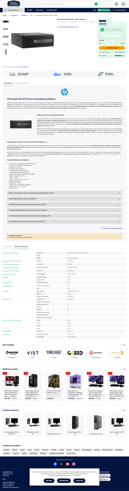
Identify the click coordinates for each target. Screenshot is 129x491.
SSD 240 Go (70, 296)
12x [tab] (116, 29)
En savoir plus (24, 66)
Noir (68, 320)
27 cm (68, 325)
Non (68, 282)
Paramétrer (63, 481)
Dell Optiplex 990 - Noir (96, 434)
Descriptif (8, 247)
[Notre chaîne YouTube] (67, 464)
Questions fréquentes (9, 482)
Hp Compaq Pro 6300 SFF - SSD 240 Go (11, 433)
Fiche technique (21, 83)
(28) (123, 55)
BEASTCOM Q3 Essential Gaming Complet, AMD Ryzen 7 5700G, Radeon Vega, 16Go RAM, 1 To (95, 393)
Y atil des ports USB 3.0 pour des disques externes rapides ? (28, 204)
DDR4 (68, 279)
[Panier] (123, 4)
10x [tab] (113, 29)
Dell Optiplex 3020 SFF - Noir (33, 433)
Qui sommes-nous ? (8, 473)
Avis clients (6, 475)
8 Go (68, 277)
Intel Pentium (70, 270)
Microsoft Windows (72, 267)
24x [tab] (120, 29)
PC (31, 15)
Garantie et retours (8, 485)
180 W (69, 331)
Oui (68, 288)
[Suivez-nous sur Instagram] (73, 464)
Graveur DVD (70, 299)
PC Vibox (54, 357)
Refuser (49, 481)
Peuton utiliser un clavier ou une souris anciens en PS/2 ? (27, 221)
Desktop (69, 264)
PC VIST (33, 357)
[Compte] (116, 4)
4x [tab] (105, 29)
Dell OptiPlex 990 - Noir (53, 434)
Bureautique (70, 261)
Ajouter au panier (112, 48)
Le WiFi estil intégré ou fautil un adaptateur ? (23, 199)
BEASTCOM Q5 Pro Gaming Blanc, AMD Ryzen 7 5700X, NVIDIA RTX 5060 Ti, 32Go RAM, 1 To (75, 393)
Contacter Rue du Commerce (11, 487)
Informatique (14, 15)
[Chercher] (96, 4)
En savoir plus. (77, 475)
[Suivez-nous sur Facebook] (55, 464)
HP (68, 255)
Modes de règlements (9, 484)
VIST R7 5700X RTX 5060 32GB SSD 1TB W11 (53, 391)
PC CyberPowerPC (96, 357)
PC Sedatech (117, 357)
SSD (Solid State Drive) (73, 291)
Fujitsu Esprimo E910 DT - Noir (75, 433)
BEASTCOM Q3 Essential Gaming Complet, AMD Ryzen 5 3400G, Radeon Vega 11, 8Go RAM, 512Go (117, 393)
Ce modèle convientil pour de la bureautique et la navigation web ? (30, 216)
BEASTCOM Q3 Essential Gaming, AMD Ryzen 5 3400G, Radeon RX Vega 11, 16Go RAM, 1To (32, 393)
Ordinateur (24, 15)
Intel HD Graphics (71, 274)
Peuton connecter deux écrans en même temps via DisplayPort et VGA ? (31, 193)
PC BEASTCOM (12, 357)
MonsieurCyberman (120, 52)
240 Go (69, 293)
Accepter (79, 481)
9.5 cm (69, 328)
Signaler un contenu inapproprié (113, 228)
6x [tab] (109, 29)
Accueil (5, 15)
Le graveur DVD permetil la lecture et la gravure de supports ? (28, 210)
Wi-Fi (68, 285)
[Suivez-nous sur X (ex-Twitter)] (61, 464)
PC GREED (75, 357)
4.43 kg (69, 323)
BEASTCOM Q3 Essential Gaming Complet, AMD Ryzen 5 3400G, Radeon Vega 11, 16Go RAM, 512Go (11, 394)
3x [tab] (102, 29)
